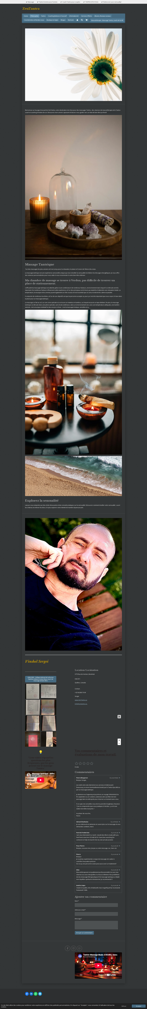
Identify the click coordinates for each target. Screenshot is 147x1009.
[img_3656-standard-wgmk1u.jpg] (33, 707)
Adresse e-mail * (80, 910)
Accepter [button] (138, 1006)
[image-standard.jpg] (49, 707)
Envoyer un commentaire (84, 933)
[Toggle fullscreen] (119, 716)
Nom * (77, 901)
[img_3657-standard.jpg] (33, 691)
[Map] (98, 730)
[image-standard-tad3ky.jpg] (49, 739)
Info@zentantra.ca (81, 704)
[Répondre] (119, 778)
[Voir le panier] (86, 20)
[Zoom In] (119, 740)
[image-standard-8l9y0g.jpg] (33, 723)
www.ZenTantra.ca (81, 700)
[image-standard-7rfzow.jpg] (33, 739)
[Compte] (77, 20)
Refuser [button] (124, 1006)
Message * (78, 919)
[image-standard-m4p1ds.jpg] (49, 723)
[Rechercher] (82, 20)
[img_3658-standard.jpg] (49, 691)
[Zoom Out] (119, 743)
